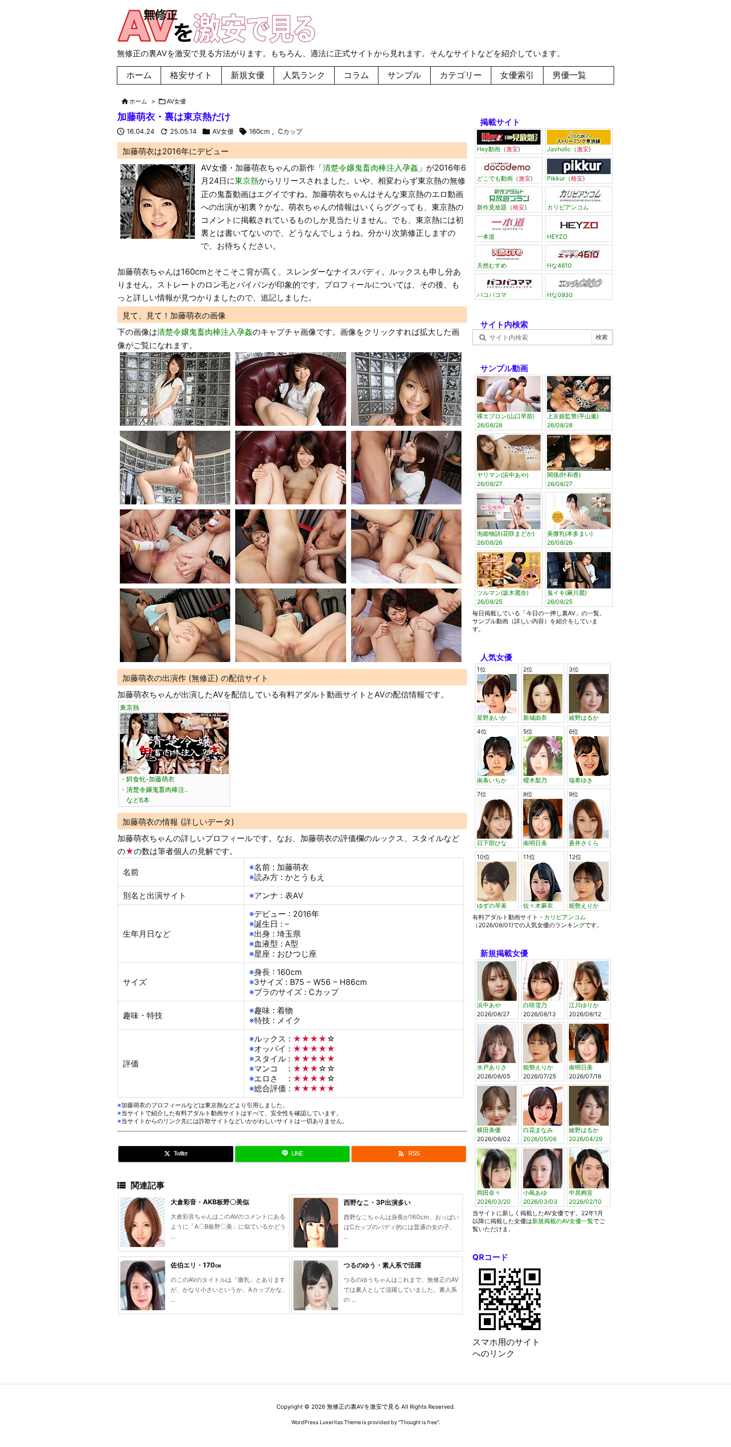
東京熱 (247, 181)
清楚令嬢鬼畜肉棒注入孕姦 (370, 168)
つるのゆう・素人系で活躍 (382, 1265)
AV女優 (176, 101)
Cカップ (290, 131)
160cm (259, 131)
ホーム (138, 101)
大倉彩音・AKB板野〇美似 (210, 1202)
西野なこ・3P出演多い (377, 1202)
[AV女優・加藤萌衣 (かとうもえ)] (157, 201)
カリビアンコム (565, 917)
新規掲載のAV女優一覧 (562, 1221)
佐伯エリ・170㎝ (196, 1265)
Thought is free (418, 1422)
